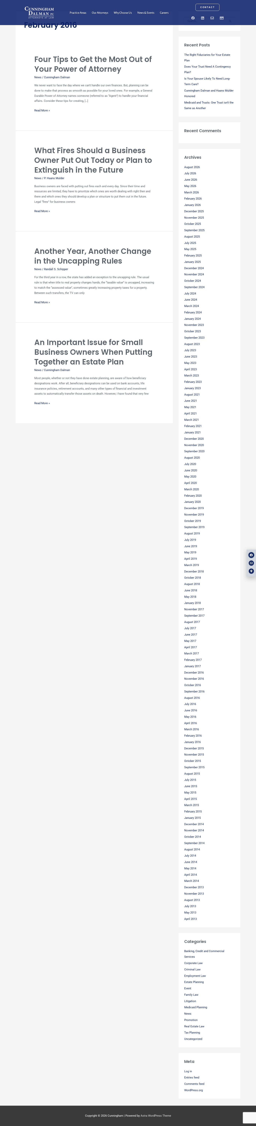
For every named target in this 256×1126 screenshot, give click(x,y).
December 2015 (194, 748)
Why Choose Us (123, 12)
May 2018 (190, 596)
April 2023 (190, 369)
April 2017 (190, 647)
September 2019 (194, 527)
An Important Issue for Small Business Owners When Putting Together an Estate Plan (93, 352)
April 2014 (190, 874)
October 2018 (192, 577)
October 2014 (192, 836)
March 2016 (191, 729)
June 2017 (190, 634)
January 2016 (192, 742)
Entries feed (191, 1077)
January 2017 (192, 666)
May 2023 (190, 363)
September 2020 (194, 451)
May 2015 (190, 792)
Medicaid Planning (195, 1007)
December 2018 (194, 571)
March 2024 (191, 306)
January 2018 (192, 603)
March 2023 (191, 375)
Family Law (191, 994)
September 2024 (194, 287)
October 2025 (192, 224)
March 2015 (191, 805)
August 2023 (192, 344)
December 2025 (194, 211)
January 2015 (192, 818)
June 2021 (190, 400)
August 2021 (192, 394)
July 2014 (190, 855)
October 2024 (192, 280)
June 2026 (190, 179)
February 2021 (193, 426)
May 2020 (190, 476)
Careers (164, 12)
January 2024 (192, 318)
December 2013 (194, 887)
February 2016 (193, 735)
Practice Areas (78, 12)
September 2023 (194, 337)
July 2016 (190, 704)
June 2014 (190, 862)
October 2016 (192, 685)
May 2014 (190, 868)
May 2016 (190, 716)
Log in (188, 1071)
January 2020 (192, 502)
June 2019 (190, 546)
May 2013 (190, 912)
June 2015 (190, 786)
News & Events (145, 12)
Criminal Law (192, 969)
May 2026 (190, 186)
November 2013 (194, 893)
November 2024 (194, 274)
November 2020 (194, 445)
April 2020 (190, 483)
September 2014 (194, 843)
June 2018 (190, 590)
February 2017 (193, 660)
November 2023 (194, 325)
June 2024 (190, 299)
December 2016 (194, 672)
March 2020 (191, 489)
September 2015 (194, 767)
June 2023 (190, 356)
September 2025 (194, 230)
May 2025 (190, 249)
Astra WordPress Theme (156, 1115)
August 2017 (192, 622)
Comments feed (194, 1084)
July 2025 (190, 243)
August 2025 (192, 236)
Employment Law (195, 976)
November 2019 (194, 514)
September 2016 (194, 691)
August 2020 (192, 457)
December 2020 (194, 438)
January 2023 (192, 388)
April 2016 (190, 723)
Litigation (190, 1001)
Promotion (191, 1020)
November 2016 (194, 678)
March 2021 (191, 420)
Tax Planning (192, 1032)
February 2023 (193, 382)
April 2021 (190, 413)
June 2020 (190, 470)
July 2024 (190, 293)
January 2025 (192, 262)
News (37, 77)
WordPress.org (193, 1090)
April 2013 (190, 919)
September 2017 (194, 615)
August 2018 (192, 584)
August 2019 (192, 533)
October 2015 (192, 761)
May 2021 (190, 407)
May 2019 (190, 552)
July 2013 (190, 906)
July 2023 (190, 350)
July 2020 (190, 464)
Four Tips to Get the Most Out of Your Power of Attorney (93, 64)
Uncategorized (193, 1039)
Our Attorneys (100, 12)
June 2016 (190, 710)
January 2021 (192, 432)
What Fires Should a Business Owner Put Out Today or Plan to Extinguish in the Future (93, 160)
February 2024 (193, 312)
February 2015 (193, 811)
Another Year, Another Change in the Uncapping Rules (92, 256)
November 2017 (194, 609)
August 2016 (192, 698)
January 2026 (192, 205)
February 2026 (193, 198)
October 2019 (192, 521)
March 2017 (191, 653)
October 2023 (192, 331)
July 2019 (190, 540)
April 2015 (190, 799)
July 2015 (190, 780)
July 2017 (190, 628)
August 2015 (192, 773)
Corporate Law (193, 963)
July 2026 (190, 173)
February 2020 (193, 495)
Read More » (42, 110)
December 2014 (194, 824)
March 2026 (191, 192)
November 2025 (194, 217)
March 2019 (191, 565)
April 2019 (190, 558)
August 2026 (192, 167)
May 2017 (190, 641)
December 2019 (194, 508)
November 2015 (194, 754)
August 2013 (192, 900)
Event (187, 988)
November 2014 (194, 830)
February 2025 (193, 255)
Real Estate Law (194, 1026)
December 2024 (194, 268)
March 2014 (191, 881)
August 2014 (192, 849)
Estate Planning (194, 982)
